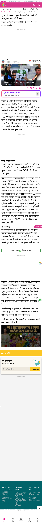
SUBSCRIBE (35, 369)
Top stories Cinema (34, 495)
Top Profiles (18, 504)
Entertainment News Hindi (34, 492)
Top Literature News (20, 502)
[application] (21, 336)
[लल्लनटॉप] (4, 5)
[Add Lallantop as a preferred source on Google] (33, 61)
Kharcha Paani (5, 497)
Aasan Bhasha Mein (7, 498)
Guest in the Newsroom (5, 492)
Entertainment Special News (32, 496)
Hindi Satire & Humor (21, 492)
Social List (4, 499)
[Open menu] (1, 9)
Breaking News (19, 495)
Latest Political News (20, 500)
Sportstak (20, 1)
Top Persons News (20, 503)
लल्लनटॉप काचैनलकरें (21, 250)
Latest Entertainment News (34, 501)
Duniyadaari (5, 491)
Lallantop (3, 1)
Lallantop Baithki (6, 496)
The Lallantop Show (7, 490)
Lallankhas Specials (20, 493)
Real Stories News (20, 499)
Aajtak (8, 1)
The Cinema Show (6, 503)
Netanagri (4, 495)
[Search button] (34, 5)
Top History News (20, 498)
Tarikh (3, 500)
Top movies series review (33, 498)
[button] (39, 5)
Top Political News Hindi (20, 496)
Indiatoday (14, 1)
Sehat (3, 502)
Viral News (18, 505)
